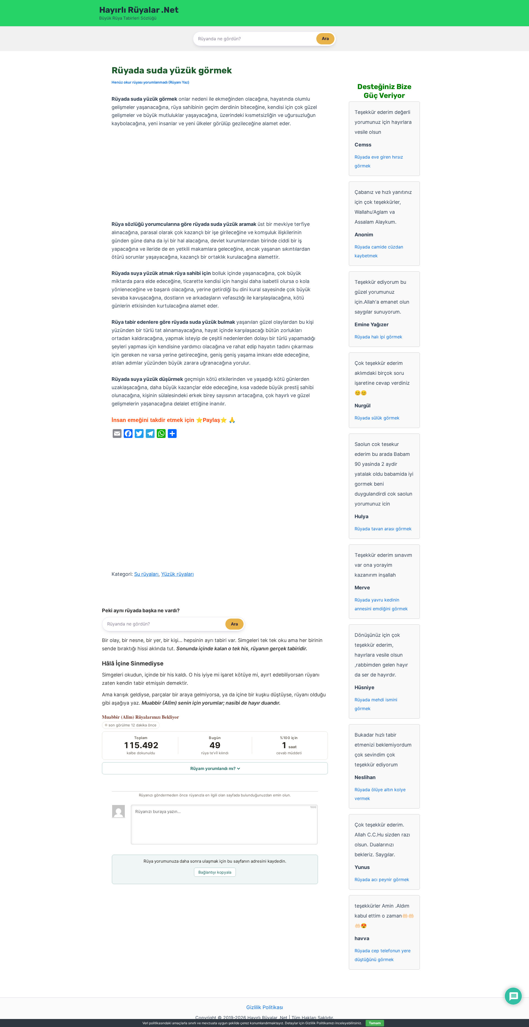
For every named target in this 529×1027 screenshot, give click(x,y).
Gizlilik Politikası (264, 1007)
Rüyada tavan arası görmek (383, 528)
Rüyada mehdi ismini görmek (376, 704)
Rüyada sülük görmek (377, 418)
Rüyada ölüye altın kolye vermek (380, 794)
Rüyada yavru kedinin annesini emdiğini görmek (381, 604)
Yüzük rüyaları (177, 574)
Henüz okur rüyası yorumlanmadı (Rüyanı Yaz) (150, 82)
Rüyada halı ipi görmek (378, 336)
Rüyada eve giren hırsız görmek (379, 161)
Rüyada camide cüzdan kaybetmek (379, 251)
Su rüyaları (146, 574)
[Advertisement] (215, 174)
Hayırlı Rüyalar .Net (139, 10)
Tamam (375, 1023)
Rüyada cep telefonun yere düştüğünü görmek (383, 955)
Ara (325, 38)
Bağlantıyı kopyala (214, 872)
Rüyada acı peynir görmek (382, 879)
